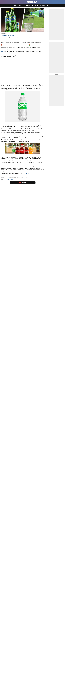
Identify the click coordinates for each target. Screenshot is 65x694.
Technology (27, 5)
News (15, 5)
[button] (43, 45)
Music (20, 5)
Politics (49, 5)
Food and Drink (6, 179)
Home (2, 33)
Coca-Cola (3, 51)
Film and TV (35, 5)
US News (11, 179)
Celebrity (42, 5)
